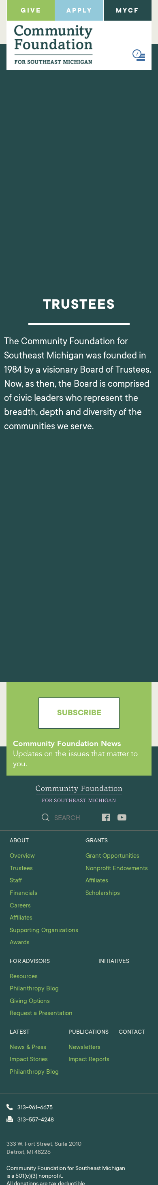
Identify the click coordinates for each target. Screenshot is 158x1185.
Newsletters (84, 1047)
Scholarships (102, 893)
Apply (79, 11)
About (19, 841)
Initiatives (113, 961)
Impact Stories (29, 1059)
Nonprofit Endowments (116, 868)
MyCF (127, 11)
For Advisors (30, 961)
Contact (132, 1032)
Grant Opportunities (112, 856)
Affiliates (21, 918)
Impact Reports (88, 1059)
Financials (23, 893)
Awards (20, 942)
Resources (24, 976)
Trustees (21, 868)
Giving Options (30, 1001)
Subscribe (79, 713)
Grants (96, 841)
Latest (20, 1032)
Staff (16, 881)
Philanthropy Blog (34, 989)
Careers (20, 906)
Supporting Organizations (44, 930)
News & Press (28, 1047)
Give (31, 11)
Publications (88, 1032)
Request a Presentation (41, 1013)
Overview (22, 856)
